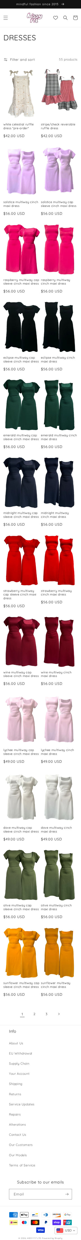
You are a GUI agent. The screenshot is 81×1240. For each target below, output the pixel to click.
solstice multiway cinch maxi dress (20, 204)
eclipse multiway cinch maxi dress (58, 359)
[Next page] (59, 1014)
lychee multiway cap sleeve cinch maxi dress (21, 752)
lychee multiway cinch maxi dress (57, 752)
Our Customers (21, 1145)
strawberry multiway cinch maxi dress (56, 592)
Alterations (17, 1124)
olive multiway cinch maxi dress (56, 907)
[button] (6, 18)
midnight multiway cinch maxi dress (55, 514)
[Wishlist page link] (55, 18)
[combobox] (65, 1230)
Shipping (15, 1084)
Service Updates (22, 1104)
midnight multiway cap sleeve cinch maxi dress (21, 514)
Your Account (19, 1074)
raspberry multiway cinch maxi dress (55, 281)
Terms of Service (22, 1165)
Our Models (18, 1155)
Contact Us (17, 1135)
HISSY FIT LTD (34, 1238)
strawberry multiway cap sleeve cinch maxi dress (19, 594)
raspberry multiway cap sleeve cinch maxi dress (21, 281)
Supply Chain (19, 1063)
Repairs (15, 1114)
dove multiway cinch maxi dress (56, 829)
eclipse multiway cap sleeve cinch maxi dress (21, 359)
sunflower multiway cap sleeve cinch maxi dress (21, 985)
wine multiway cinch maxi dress (56, 674)
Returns (15, 1094)
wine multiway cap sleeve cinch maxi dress (21, 674)
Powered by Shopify (52, 1238)
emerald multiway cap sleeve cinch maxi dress (21, 437)
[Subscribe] (67, 1194)
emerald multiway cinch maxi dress (59, 437)
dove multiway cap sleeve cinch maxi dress (21, 829)
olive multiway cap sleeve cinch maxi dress (21, 907)
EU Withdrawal (20, 1053)
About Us (16, 1043)
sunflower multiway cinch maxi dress (55, 985)
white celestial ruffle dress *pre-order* (18, 126)
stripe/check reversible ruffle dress (58, 126)
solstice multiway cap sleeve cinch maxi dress (58, 204)
